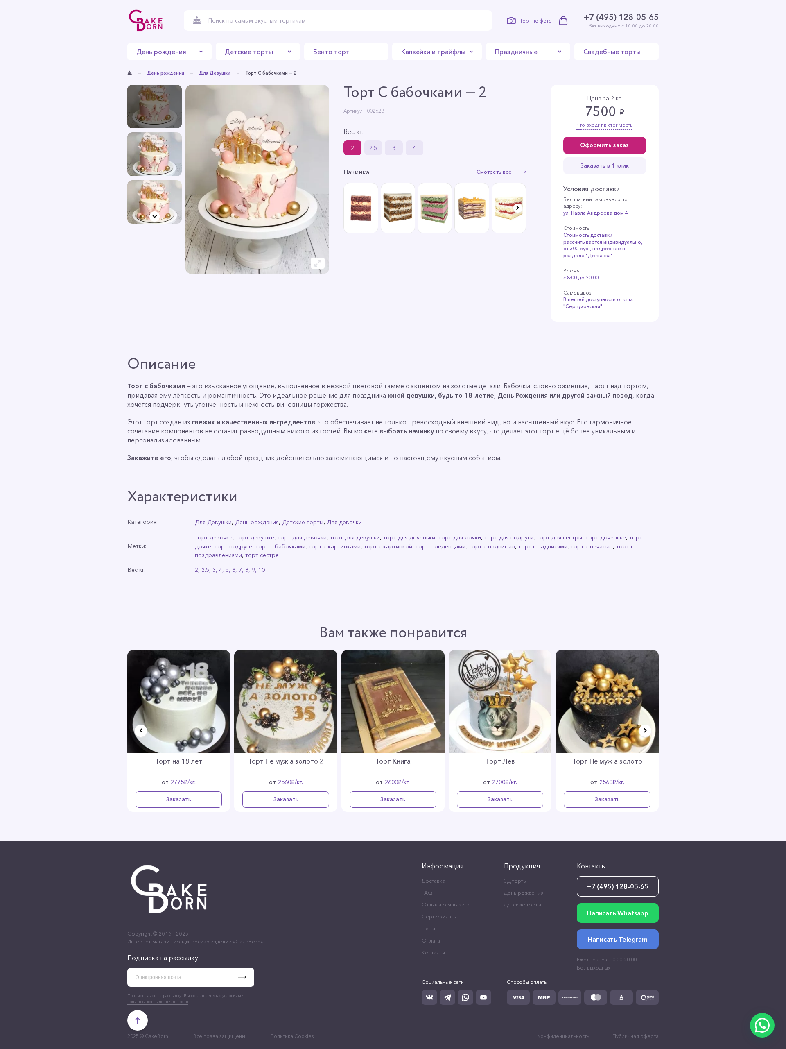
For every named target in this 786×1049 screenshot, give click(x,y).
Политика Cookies (292, 1036)
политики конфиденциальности (157, 1001)
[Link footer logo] (169, 917)
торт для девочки (302, 537)
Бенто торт (331, 52)
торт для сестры (559, 537)
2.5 (373, 148)
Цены (428, 928)
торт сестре (262, 555)
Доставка (433, 880)
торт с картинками (335, 546)
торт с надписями (542, 546)
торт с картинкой (388, 546)
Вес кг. (353, 131)
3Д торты (515, 880)
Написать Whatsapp (617, 913)
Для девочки (344, 522)
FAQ (427, 892)
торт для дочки (459, 537)
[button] (154, 216)
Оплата (431, 940)
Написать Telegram (617, 939)
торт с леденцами (440, 546)
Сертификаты (439, 916)
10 (261, 569)
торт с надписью (492, 546)
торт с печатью (592, 546)
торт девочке (214, 537)
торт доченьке (605, 537)
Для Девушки (214, 73)
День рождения (161, 52)
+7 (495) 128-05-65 (621, 17)
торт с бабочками (280, 546)
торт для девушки (355, 537)
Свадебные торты (612, 52)
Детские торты (249, 52)
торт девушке (255, 537)
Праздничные (516, 52)
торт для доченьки (409, 537)
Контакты (433, 952)
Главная (129, 73)
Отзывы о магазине (446, 904)
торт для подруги (508, 537)
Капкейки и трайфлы (433, 52)
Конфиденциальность (563, 1036)
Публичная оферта (635, 1036)
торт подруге (233, 546)
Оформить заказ (604, 145)
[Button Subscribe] (246, 977)
